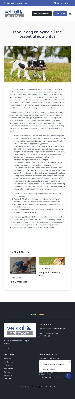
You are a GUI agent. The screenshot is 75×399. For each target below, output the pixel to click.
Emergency (8, 365)
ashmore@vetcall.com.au (48, 333)
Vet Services (8, 362)
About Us (7, 359)
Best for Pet (8, 369)
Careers (7, 372)
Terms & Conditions (37, 387)
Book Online (60, 13)
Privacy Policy (24, 387)
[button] (68, 376)
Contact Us (8, 379)
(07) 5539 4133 (62, 3)
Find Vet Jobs (51, 387)
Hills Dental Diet (18, 281)
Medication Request (42, 13)
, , (52, 328)
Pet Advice (16, 278)
